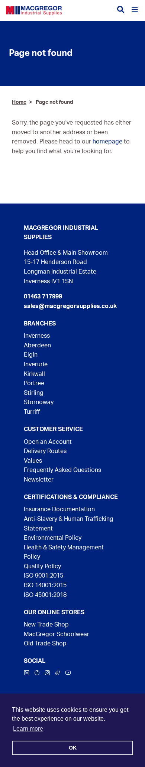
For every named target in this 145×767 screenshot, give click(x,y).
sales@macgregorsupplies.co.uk (70, 306)
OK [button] (73, 748)
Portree (34, 383)
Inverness (37, 336)
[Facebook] (37, 674)
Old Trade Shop (45, 644)
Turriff (32, 412)
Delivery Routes (45, 451)
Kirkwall (34, 374)
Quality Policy (42, 566)
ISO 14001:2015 (45, 585)
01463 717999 (43, 297)
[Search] (120, 10)
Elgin (31, 355)
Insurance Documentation (59, 509)
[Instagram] (48, 674)
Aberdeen (37, 345)
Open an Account (48, 442)
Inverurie (36, 364)
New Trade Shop (46, 625)
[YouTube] (68, 674)
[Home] (34, 10)
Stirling (34, 393)
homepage (107, 142)
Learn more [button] (28, 728)
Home (19, 102)
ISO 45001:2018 (45, 595)
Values (33, 461)
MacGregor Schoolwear (56, 634)
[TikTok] (58, 674)
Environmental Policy (52, 538)
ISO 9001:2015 (43, 576)
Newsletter (39, 480)
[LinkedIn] (27, 674)
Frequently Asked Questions (62, 470)
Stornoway (39, 402)
